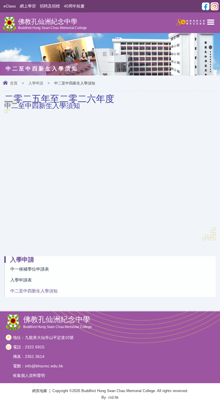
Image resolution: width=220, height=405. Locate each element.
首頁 (13, 83)
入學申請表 (21, 279)
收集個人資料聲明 (29, 375)
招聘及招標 (50, 6)
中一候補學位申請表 (29, 269)
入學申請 (35, 83)
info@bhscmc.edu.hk (44, 366)
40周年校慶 (74, 6)
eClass (9, 6)
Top (218, 392)
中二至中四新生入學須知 (34, 290)
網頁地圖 (39, 391)
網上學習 (28, 6)
